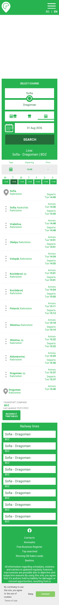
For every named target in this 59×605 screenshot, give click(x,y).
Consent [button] (45, 594)
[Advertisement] (29, 46)
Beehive (29, 560)
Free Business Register (29, 546)
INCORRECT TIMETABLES (11, 415)
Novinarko (29, 542)
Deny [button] (30, 594)
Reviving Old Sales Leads (29, 555)
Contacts (29, 537)
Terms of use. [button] (11, 600)
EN (55, 11)
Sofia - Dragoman (18, 434)
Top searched (29, 551)
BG (48, 11)
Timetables (6, 3)
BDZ (6, 405)
